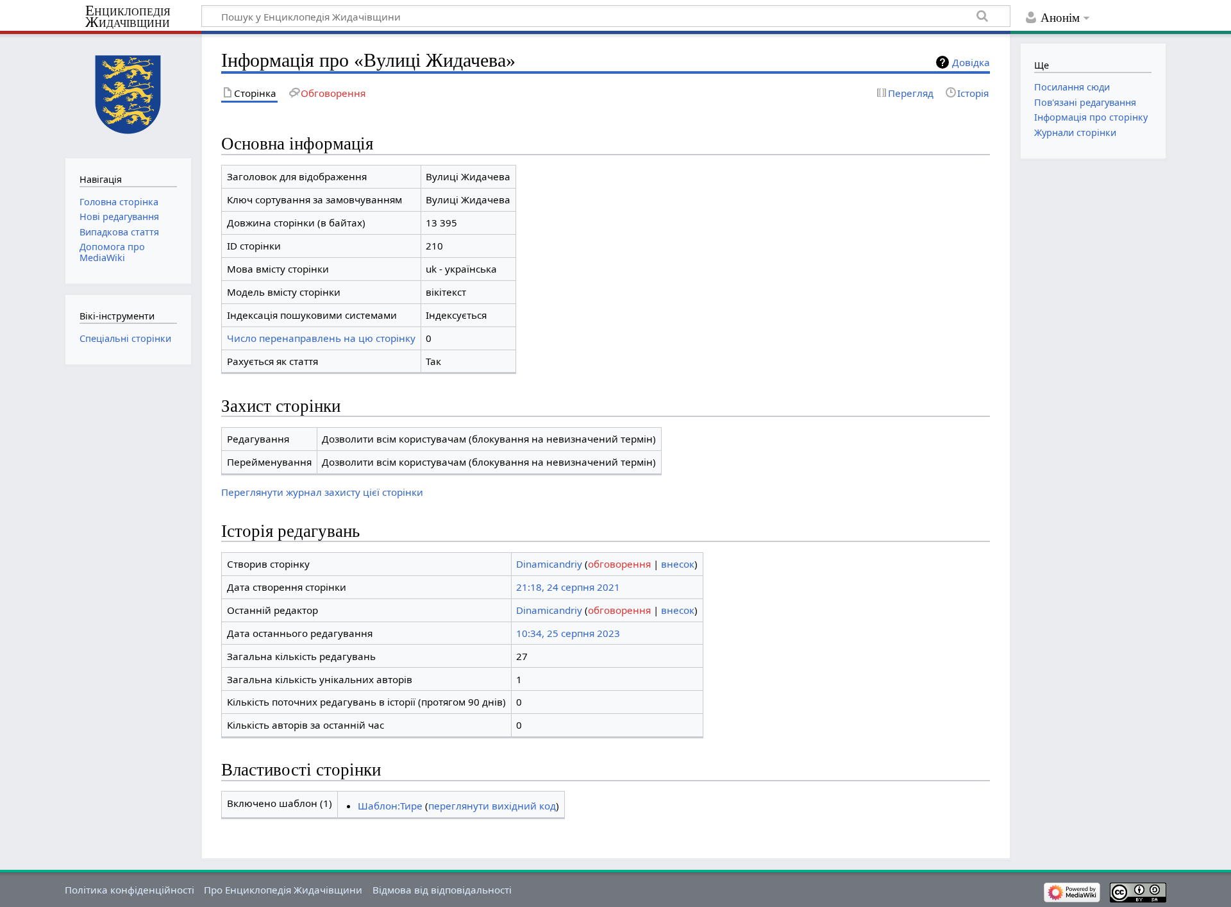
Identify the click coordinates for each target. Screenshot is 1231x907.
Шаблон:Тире (390, 805)
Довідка (971, 62)
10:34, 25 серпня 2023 (568, 633)
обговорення (619, 563)
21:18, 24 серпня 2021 (568, 587)
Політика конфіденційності (129, 889)
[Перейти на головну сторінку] (127, 94)
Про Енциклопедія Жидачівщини (283, 889)
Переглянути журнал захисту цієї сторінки (322, 492)
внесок (677, 563)
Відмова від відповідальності (442, 889)
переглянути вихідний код (492, 805)
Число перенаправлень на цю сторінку (321, 338)
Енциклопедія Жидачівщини (128, 16)
